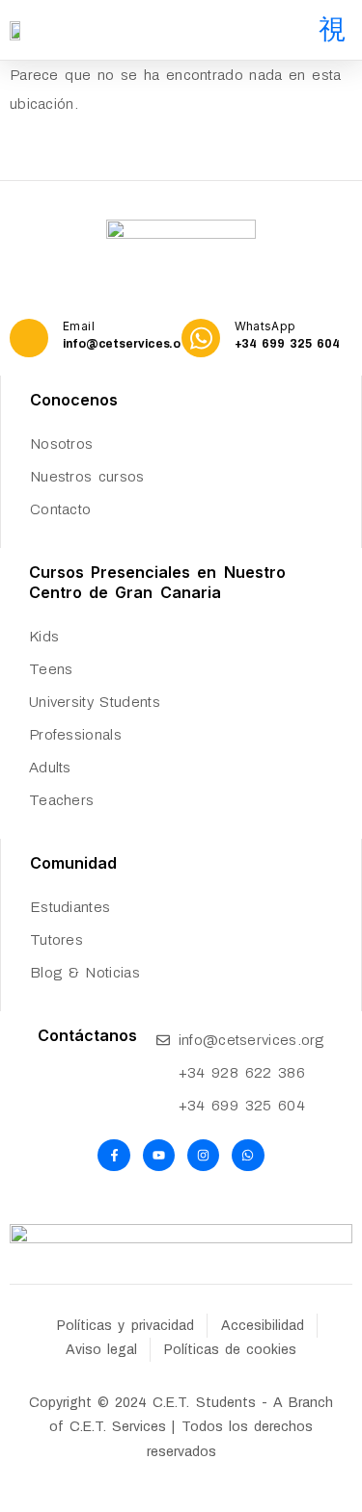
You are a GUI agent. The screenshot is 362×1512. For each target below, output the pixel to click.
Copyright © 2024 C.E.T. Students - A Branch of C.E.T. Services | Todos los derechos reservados (181, 1426)
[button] (332, 30)
